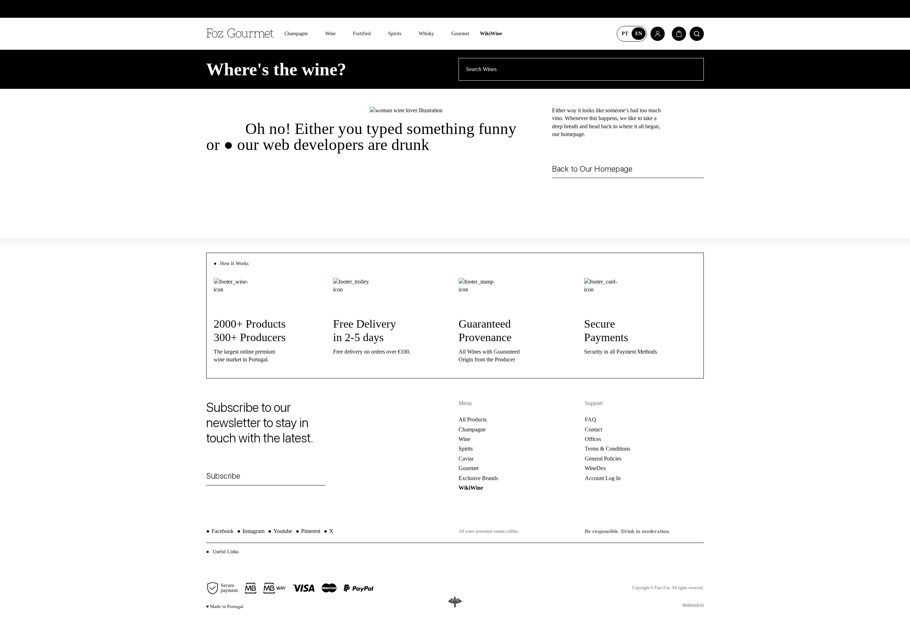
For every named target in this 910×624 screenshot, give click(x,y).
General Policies (603, 459)
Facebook (220, 531)
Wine (330, 33)
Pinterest (308, 531)
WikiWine (491, 33)
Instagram (250, 531)
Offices (593, 439)
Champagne (296, 33)
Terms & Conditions (607, 449)
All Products (473, 419)
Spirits (394, 33)
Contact (593, 429)
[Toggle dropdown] (313, 34)
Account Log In (603, 478)
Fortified (362, 33)
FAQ (590, 419)
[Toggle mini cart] (679, 34)
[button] (455, 551)
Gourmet (460, 33)
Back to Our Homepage (592, 168)
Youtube (280, 531)
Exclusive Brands (478, 478)
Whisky (426, 33)
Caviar (466, 459)
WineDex (595, 468)
